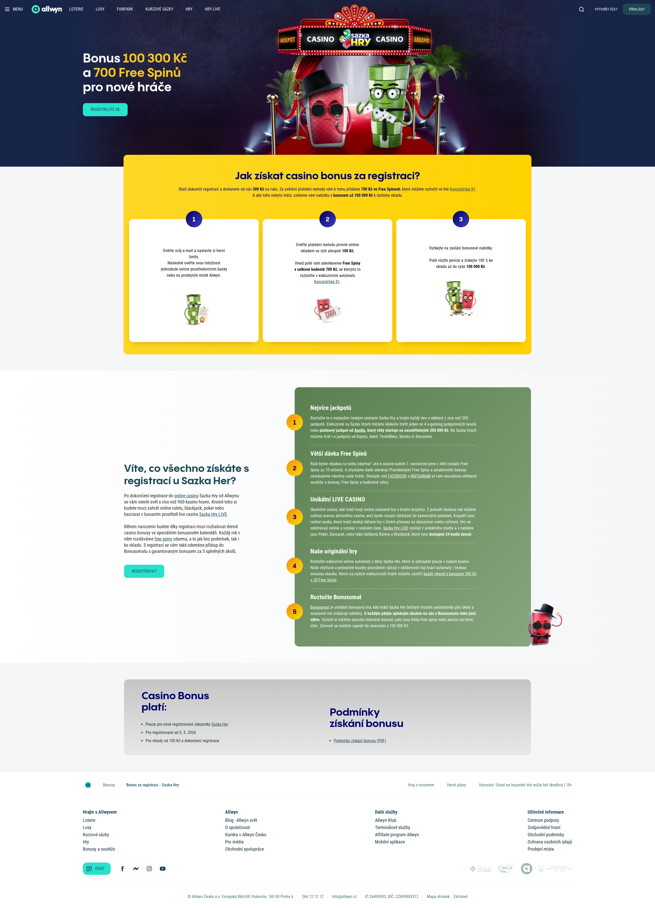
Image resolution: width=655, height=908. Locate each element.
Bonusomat (319, 607)
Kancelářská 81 (462, 189)
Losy (100, 9)
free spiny (163, 539)
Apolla (359, 430)
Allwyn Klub (385, 820)
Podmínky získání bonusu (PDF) (360, 740)
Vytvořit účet (606, 9)
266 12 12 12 (313, 896)
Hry (189, 9)
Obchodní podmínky (546, 834)
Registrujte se (105, 109)
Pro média (234, 841)
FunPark (125, 9)
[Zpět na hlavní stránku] (47, 9)
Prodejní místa (541, 849)
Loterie (76, 9)
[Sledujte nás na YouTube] (162, 868)
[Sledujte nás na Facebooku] (122, 868)
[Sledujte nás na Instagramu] (149, 868)
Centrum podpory (543, 820)
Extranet (461, 896)
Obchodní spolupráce (244, 849)
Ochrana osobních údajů (550, 841)
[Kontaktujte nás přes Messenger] (136, 868)
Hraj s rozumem (421, 785)
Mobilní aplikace (390, 841)
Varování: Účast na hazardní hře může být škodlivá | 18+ (525, 785)
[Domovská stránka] (88, 785)
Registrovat (144, 571)
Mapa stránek (438, 896)
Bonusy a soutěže (99, 849)
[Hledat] (583, 9)
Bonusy (109, 785)
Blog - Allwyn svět (241, 820)
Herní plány (456, 785)
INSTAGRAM (421, 476)
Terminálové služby (392, 827)
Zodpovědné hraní (544, 827)
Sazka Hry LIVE (213, 514)
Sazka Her (220, 724)
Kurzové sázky (159, 9)
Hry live (212, 9)
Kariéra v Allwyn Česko (245, 834)
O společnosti (237, 827)
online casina (186, 495)
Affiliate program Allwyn (397, 834)
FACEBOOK (397, 476)
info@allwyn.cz (344, 896)
